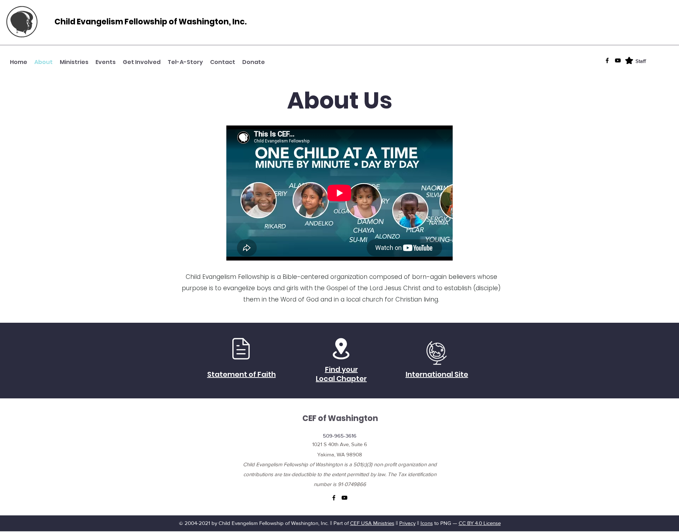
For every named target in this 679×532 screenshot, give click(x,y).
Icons (426, 523)
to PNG (442, 523)
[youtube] (617, 60)
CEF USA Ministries (372, 523)
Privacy (407, 523)
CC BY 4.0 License (480, 523)
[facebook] (607, 60)
